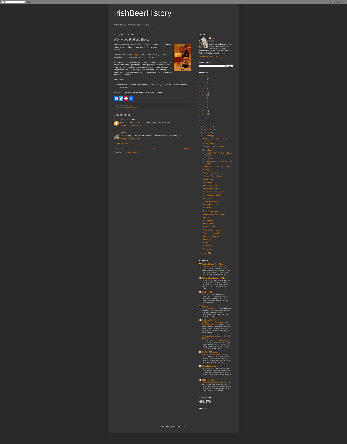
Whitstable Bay (208, 182)
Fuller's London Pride (211, 236)
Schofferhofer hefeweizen (212, 230)
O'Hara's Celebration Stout (213, 192)
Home (153, 148)
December (208, 126)
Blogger (183, 427)
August (206, 253)
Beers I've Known (209, 366)
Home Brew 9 (208, 150)
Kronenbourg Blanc (210, 205)
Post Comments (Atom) (132, 152)
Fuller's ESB (207, 217)
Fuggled (205, 306)
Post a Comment (123, 144)
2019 (204, 98)
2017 (204, 104)
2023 (204, 85)
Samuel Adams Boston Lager (214, 214)
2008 (204, 123)
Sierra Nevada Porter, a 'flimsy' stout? (217, 167)
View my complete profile (208, 56)
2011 (204, 117)
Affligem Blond (208, 198)
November (208, 129)
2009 (204, 120)
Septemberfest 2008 (210, 189)
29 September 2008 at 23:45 (130, 139)
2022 (204, 89)
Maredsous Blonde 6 (211, 186)
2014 (204, 114)
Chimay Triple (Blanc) (211, 144)
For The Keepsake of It (210, 308)
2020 (204, 95)
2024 (204, 82)
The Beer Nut (207, 292)
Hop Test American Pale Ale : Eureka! (214, 382)
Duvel (205, 243)
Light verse (206, 294)
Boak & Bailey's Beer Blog (212, 264)
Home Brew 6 (208, 220)
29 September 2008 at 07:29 (130, 125)
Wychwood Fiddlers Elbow (128, 107)
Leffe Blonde (208, 224)
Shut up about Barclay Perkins (214, 278)
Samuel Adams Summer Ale (213, 173)
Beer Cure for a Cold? (211, 179)
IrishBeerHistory (142, 13)
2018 (204, 101)
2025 (204, 79)
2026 (204, 76)
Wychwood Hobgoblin (211, 233)
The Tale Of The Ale (209, 352)
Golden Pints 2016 (208, 368)
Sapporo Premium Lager (212, 201)
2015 (204, 111)
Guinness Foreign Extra (212, 176)
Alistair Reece (125, 119)
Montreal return (207, 280)
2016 (204, 108)
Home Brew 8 (208, 158)
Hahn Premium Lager (211, 211)
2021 (204, 92)
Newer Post (119, 148)
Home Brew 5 (208, 246)
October (207, 133)
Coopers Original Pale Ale (212, 195)
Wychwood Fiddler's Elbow (213, 147)
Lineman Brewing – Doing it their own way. (216, 340)
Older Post (186, 148)
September (208, 136)
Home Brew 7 (208, 208)
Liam (122, 133)
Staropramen (208, 249)
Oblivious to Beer (208, 380)
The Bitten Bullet (208, 320)
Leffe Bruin (207, 239)
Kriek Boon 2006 (209, 227)
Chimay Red (208, 170)
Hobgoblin (136, 55)
